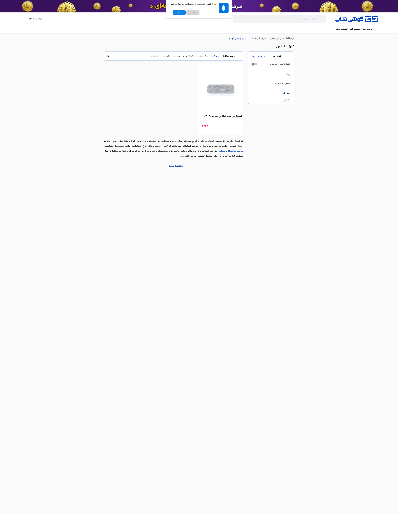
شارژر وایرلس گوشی (237, 38)
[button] (173, 166)
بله (179, 12)
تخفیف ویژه (342, 29)
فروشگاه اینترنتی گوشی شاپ (282, 38)
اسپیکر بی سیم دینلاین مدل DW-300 (223, 116)
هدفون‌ (221, 151)
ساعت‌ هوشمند (235, 151)
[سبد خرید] (22, 18)
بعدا (193, 12)
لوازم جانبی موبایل (258, 38)
